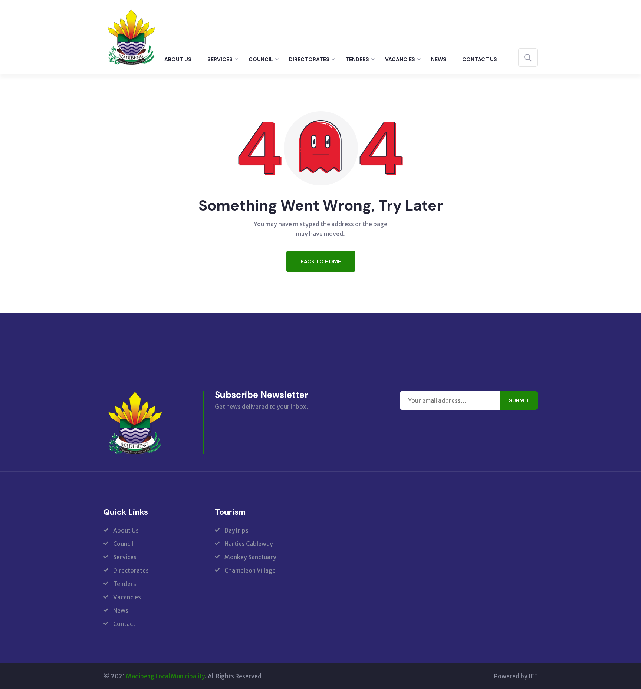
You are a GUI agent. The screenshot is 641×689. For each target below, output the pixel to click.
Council (261, 59)
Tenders (357, 59)
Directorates (309, 59)
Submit (519, 400)
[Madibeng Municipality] (131, 36)
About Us (177, 59)
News (438, 59)
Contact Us (479, 59)
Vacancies (400, 59)
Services (220, 59)
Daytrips (236, 530)
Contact (124, 623)
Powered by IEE (516, 676)
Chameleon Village (250, 570)
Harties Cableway (248, 543)
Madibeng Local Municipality (165, 676)
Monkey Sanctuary (250, 557)
